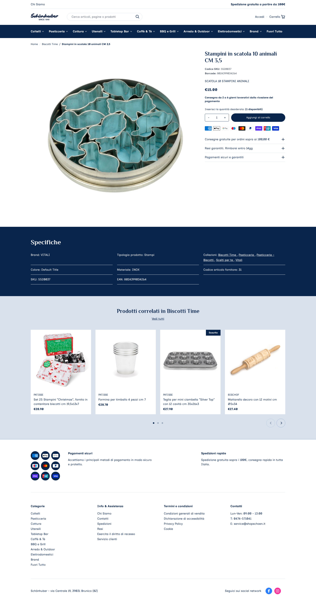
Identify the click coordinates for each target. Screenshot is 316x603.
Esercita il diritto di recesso (116, 534)
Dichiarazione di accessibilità (184, 518)
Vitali (239, 260)
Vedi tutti (158, 318)
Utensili (97, 31)
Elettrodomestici (230, 31)
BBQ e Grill (168, 31)
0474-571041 (242, 518)
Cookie (168, 529)
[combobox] (104, 17)
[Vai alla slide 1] (153, 423)
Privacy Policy (173, 523)
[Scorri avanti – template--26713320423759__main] (280, 423)
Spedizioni (104, 523)
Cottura (78, 31)
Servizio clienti (107, 539)
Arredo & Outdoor (197, 31)
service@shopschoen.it (249, 523)
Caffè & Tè (144, 31)
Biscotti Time (227, 255)
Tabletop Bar (119, 31)
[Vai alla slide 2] (158, 423)
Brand (254, 31)
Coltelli (36, 31)
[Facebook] (269, 591)
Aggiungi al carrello (258, 117)
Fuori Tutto (274, 31)
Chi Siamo (38, 4)
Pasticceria (57, 31)
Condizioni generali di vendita (184, 513)
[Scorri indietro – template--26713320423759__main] (270, 423)
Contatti (102, 518)
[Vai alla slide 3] (162, 423)
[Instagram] (277, 591)
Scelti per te (225, 260)
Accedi (259, 16)
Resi (100, 529)
